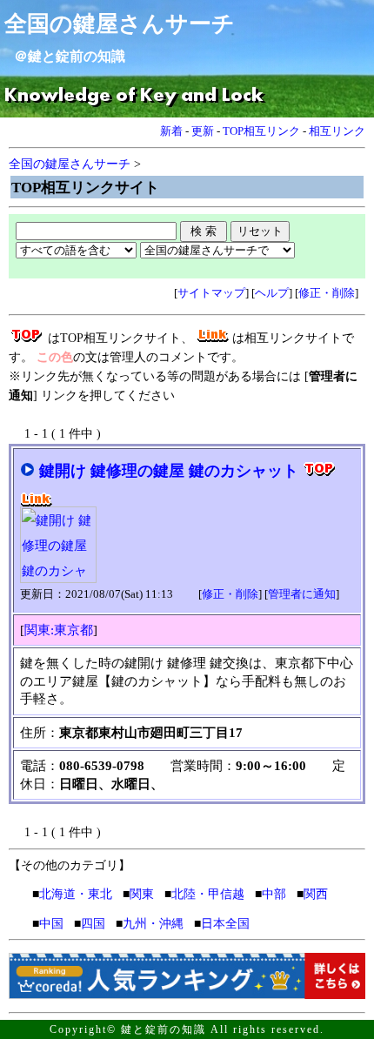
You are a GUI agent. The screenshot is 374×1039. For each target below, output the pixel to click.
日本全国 (225, 923)
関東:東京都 (58, 630)
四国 (93, 923)
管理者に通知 (302, 593)
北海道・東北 (75, 894)
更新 (202, 130)
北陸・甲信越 (207, 894)
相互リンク (337, 130)
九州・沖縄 (153, 923)
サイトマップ (211, 292)
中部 (274, 894)
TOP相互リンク (261, 130)
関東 (142, 894)
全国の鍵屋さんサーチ (119, 24)
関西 (316, 894)
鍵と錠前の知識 (76, 56)
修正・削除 (326, 292)
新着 (171, 130)
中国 (51, 923)
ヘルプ (272, 292)
